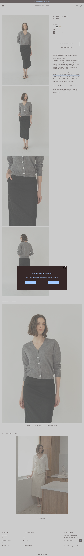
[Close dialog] (64, 267)
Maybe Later (30, 282)
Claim (53, 282)
